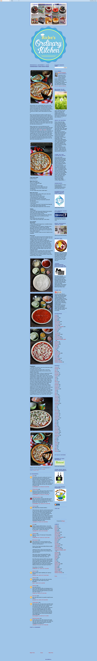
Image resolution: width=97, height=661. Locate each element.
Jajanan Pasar (57, 334)
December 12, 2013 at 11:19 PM (41, 494)
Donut (56, 330)
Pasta (56, 348)
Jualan (56, 335)
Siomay (56, 355)
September (57, 388)
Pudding (56, 351)
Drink (56, 331)
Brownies (56, 317)
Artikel (56, 315)
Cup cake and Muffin (59, 326)
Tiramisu (56, 359)
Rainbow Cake (57, 353)
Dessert (56, 329)
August (56, 404)
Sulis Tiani (35, 595)
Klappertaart (57, 336)
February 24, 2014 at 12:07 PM (41, 537)
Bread (34, 470)
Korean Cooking (58, 338)
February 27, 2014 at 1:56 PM (41, 568)
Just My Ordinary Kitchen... (48, 4)
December (57, 368)
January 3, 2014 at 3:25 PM (40, 521)
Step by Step (57, 358)
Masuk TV (57, 553)
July (55, 377)
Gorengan (57, 543)
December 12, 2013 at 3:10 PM (41, 486)
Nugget (56, 345)
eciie (33, 524)
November (57, 374)
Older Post (51, 652)
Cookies (56, 325)
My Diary (56, 344)
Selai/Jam (57, 354)
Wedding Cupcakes (58, 572)
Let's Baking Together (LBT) (60, 339)
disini (40, 129)
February (56, 381)
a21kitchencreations (37, 497)
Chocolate (57, 322)
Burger (56, 319)
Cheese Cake (57, 321)
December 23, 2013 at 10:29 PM (41, 503)
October (56, 375)
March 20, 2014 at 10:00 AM (41, 575)
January (56, 367)
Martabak (56, 341)
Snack (56, 356)
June (56, 378)
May (55, 393)
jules (33, 475)
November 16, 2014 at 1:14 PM (40, 615)
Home (41, 652)
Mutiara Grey (35, 489)
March (56, 371)
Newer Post (32, 652)
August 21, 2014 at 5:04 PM (40, 599)
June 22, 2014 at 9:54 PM (39, 593)
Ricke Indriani (63, 72)
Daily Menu (57, 327)
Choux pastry (57, 324)
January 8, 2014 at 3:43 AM (40, 530)
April (56, 380)
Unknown (34, 506)
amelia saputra (35, 602)
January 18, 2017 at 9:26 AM (40, 624)
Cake (56, 320)
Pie (55, 349)
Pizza (38, 470)
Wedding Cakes (58, 360)
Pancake (56, 346)
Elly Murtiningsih (36, 618)
